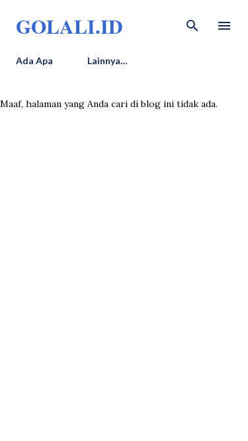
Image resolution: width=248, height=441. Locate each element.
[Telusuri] (192, 24)
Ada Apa (34, 60)
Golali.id (69, 25)
